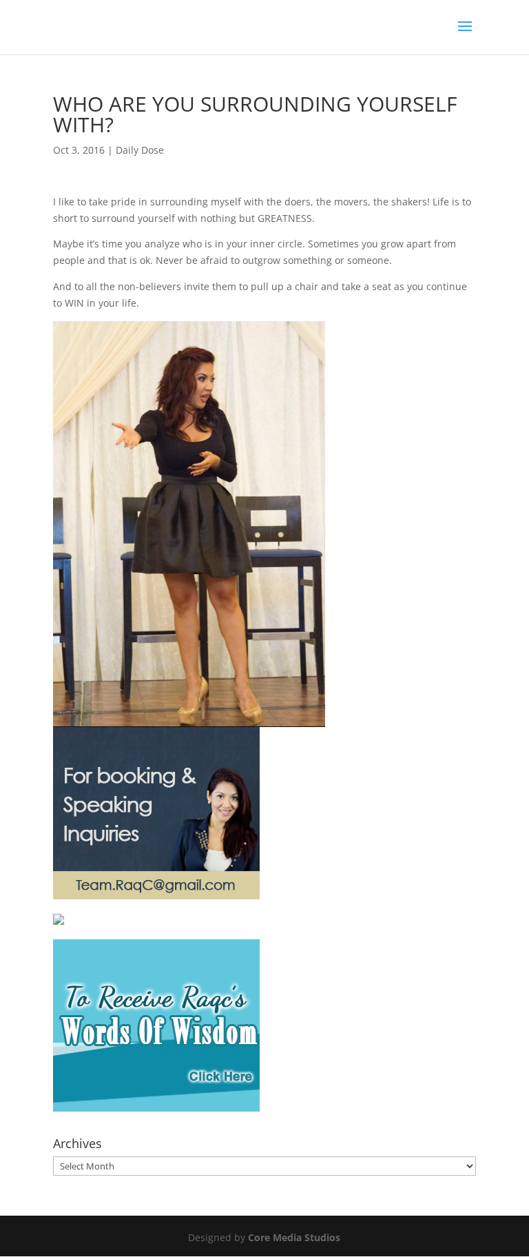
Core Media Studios (294, 1237)
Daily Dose (140, 149)
